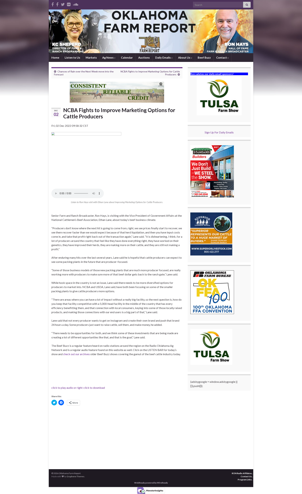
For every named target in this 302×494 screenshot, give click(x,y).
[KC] (57, 3)
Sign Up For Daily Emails (219, 132)
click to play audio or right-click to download (78, 387)
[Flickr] (69, 3)
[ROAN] (52, 3)
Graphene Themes (75, 476)
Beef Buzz (204, 57)
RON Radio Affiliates (242, 473)
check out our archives (76, 354)
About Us (184, 57)
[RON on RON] (63, 3)
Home (55, 57)
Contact (221, 57)
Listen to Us (72, 57)
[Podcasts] (75, 3)
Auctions (144, 57)
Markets (91, 57)
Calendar (127, 57)
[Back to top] (294, 486)
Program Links (245, 479)
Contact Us (246, 476)
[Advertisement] (116, 435)
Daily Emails (163, 57)
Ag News (108, 57)
